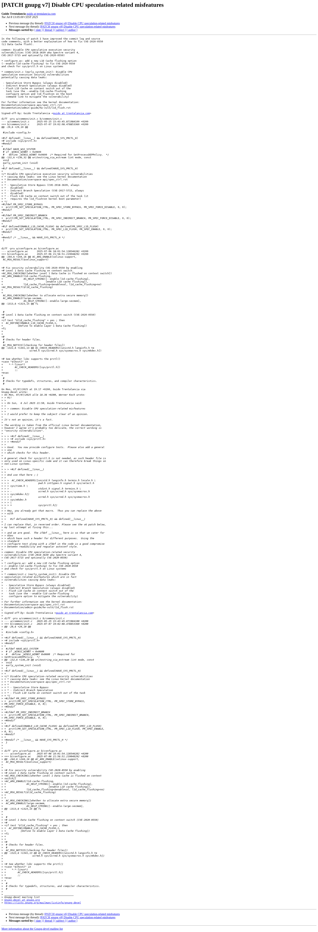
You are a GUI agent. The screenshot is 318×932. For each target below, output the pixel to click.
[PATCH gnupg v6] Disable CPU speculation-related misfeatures (82, 23)
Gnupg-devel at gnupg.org (22, 900)
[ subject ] (60, 29)
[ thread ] (48, 29)
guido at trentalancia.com (41, 13)
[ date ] (38, 29)
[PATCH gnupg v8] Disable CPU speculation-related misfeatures (77, 26)
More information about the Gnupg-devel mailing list (32, 928)
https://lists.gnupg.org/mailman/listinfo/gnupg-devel (42, 902)
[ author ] (72, 29)
